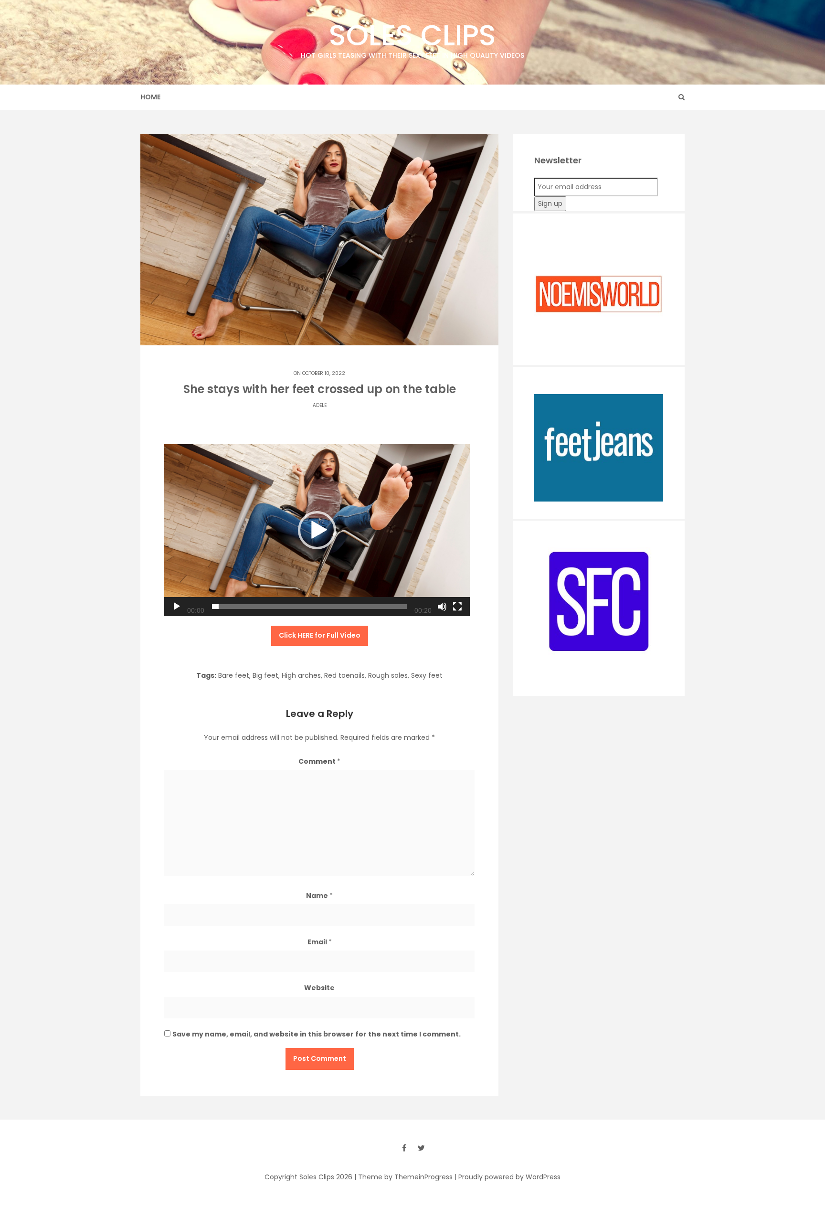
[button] (317, 530)
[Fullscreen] (457, 606)
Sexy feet (427, 675)
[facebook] (404, 1148)
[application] (317, 530)
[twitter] (421, 1148)
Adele (320, 405)
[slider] (309, 606)
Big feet (265, 675)
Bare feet (233, 675)
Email (319, 942)
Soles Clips (412, 37)
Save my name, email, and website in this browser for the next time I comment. (316, 1034)
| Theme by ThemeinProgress (403, 1177)
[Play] (176, 606)
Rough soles (388, 675)
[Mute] (442, 606)
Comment (319, 761)
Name (319, 895)
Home (150, 97)
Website (319, 988)
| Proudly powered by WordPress (508, 1177)
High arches (301, 675)
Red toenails (344, 675)
